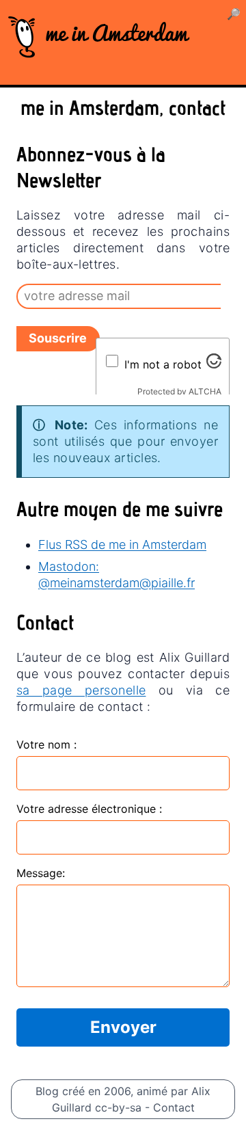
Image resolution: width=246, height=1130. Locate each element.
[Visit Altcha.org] (213, 360)
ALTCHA (205, 391)
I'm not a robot (163, 364)
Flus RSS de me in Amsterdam (122, 544)
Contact (174, 1107)
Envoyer (123, 1027)
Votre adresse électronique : (89, 809)
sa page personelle (81, 690)
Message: (40, 873)
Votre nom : (46, 744)
